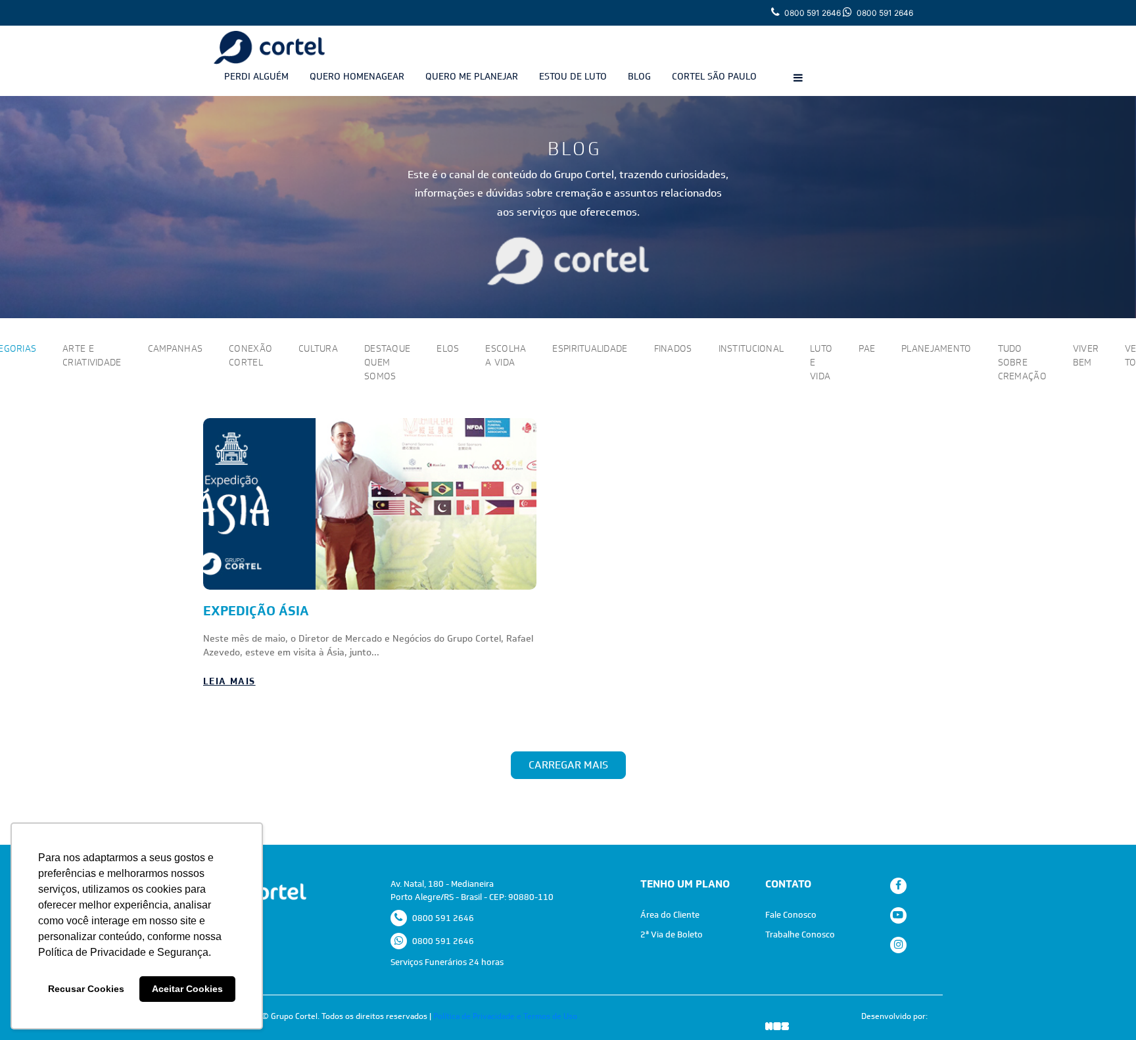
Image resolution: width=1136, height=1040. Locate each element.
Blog (639, 76)
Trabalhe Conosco (800, 934)
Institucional (751, 348)
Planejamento (936, 348)
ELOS (448, 348)
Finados (673, 348)
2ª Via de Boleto (671, 934)
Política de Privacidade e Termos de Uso (505, 1016)
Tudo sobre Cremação (1022, 362)
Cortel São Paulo (714, 76)
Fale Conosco (790, 914)
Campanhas (175, 348)
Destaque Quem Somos (387, 362)
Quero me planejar (471, 76)
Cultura (318, 348)
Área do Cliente (669, 914)
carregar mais (568, 765)
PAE (867, 348)
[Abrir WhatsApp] (1103, 1007)
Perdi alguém (256, 76)
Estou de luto (573, 76)
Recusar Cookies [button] (86, 988)
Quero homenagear (357, 76)
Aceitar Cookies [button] (187, 988)
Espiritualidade (589, 348)
